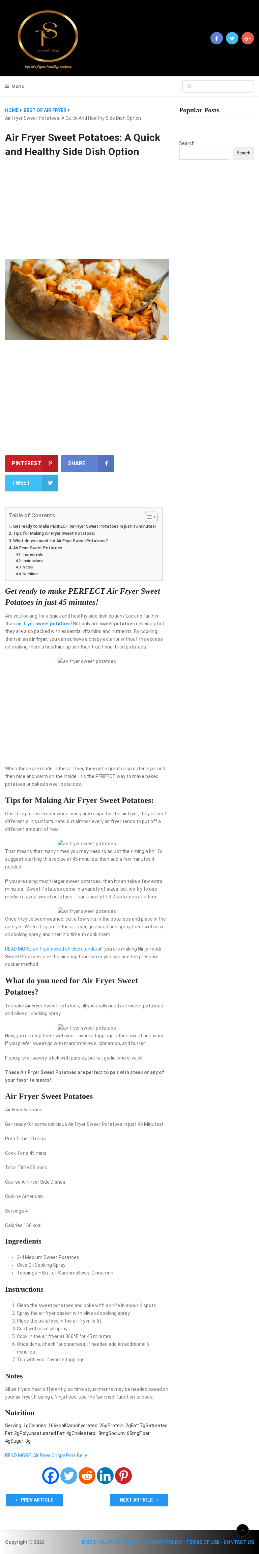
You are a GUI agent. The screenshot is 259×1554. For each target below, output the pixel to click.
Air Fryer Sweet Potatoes (37, 547)
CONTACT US (239, 1542)
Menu (18, 86)
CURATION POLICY (120, 1542)
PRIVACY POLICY (163, 1542)
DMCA (89, 1542)
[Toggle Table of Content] (148, 517)
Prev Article (36, 1500)
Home (12, 110)
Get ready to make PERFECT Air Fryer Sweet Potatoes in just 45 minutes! (84, 526)
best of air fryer (45, 110)
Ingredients (33, 554)
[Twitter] (68, 1475)
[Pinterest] (123, 1475)
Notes (28, 567)
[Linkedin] (105, 1475)
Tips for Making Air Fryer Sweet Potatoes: (54, 533)
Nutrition (30, 573)
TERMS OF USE (203, 1542)
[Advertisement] (87, 209)
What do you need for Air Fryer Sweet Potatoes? (60, 540)
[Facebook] (50, 1475)
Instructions (33, 560)
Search (187, 143)
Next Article (137, 1500)
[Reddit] (87, 1475)
